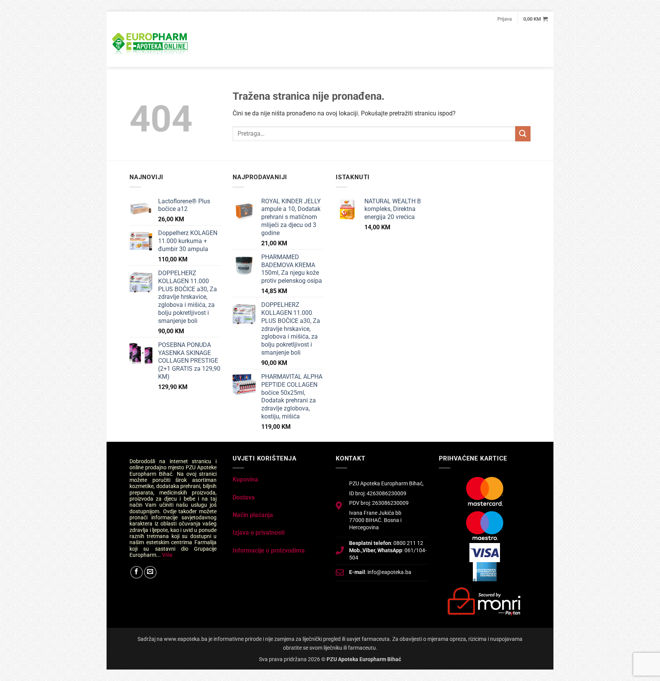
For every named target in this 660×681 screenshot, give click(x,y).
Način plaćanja (253, 515)
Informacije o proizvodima (269, 550)
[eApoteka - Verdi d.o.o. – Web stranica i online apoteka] (150, 45)
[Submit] (523, 133)
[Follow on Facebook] (136, 572)
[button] (504, 19)
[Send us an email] (150, 572)
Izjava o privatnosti (259, 532)
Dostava (244, 497)
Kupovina (245, 479)
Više (167, 555)
